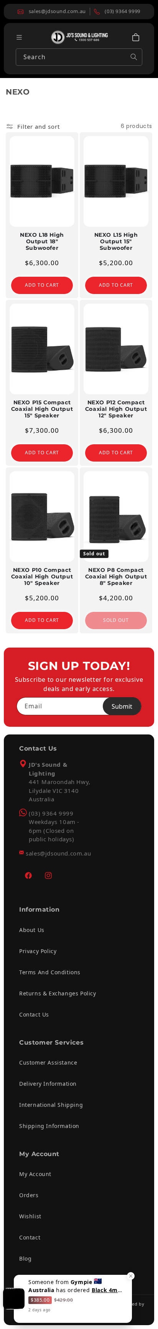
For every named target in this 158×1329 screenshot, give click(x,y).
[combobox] (79, 57)
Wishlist (30, 1216)
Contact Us (34, 1014)
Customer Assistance (48, 1062)
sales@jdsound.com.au (58, 853)
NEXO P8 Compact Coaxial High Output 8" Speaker (116, 576)
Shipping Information (49, 1126)
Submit (122, 706)
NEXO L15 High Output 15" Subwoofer (116, 241)
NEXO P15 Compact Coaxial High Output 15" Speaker (42, 409)
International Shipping (51, 1104)
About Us (31, 930)
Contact (29, 1237)
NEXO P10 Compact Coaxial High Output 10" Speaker (42, 576)
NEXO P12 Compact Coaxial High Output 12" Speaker (116, 409)
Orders (29, 1195)
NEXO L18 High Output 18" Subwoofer (42, 241)
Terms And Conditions (50, 972)
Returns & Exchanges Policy (57, 993)
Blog (25, 1258)
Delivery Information (48, 1083)
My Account (35, 1174)
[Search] (133, 56)
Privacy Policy (37, 951)
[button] (135, 37)
